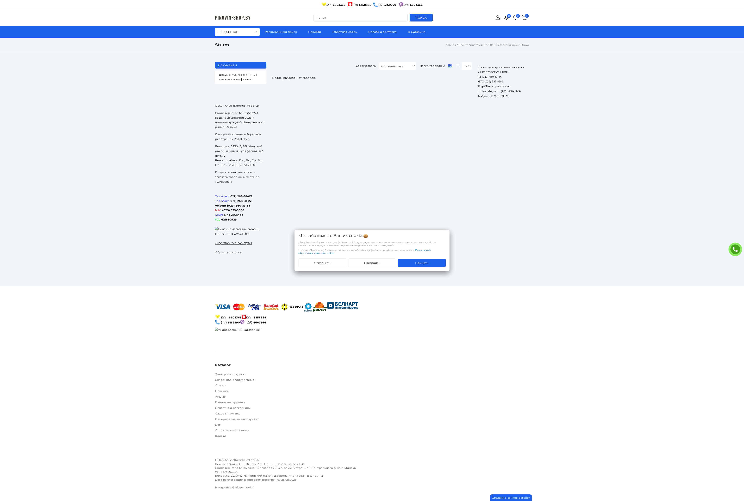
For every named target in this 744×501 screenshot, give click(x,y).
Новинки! (223, 391)
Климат (221, 436)
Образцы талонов (228, 252)
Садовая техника (228, 413)
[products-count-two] (450, 66)
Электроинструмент (473, 44)
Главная (450, 44)
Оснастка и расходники (233, 407)
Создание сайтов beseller (511, 497)
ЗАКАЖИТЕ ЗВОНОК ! (736, 250)
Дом (218, 424)
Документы (227, 65)
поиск (321, 17)
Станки (221, 385)
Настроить (372, 263)
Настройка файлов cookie (234, 487)
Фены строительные (504, 44)
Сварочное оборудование (235, 379)
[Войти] (497, 17)
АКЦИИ (221, 396)
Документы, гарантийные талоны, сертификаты (238, 77)
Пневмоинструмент (230, 402)
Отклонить (322, 263)
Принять (421, 263)
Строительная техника (232, 430)
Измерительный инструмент (237, 419)
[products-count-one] (457, 66)
